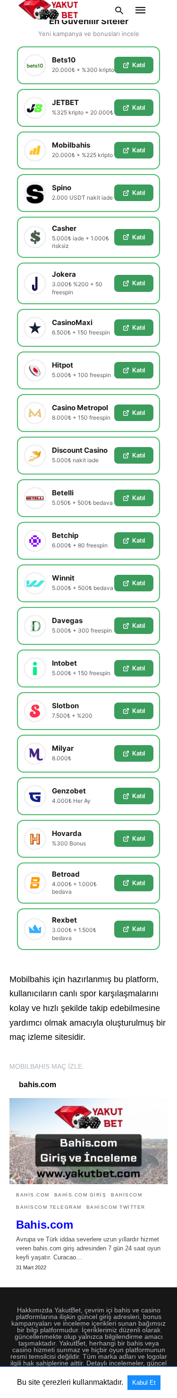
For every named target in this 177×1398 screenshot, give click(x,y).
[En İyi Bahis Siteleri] (48, 10)
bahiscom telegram (49, 1207)
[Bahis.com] (88, 1141)
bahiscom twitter (115, 1207)
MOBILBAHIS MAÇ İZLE (45, 1066)
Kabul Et (144, 1382)
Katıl (138, 65)
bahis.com (33, 1194)
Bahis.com (44, 1224)
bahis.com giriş (80, 1194)
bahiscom (126, 1194)
